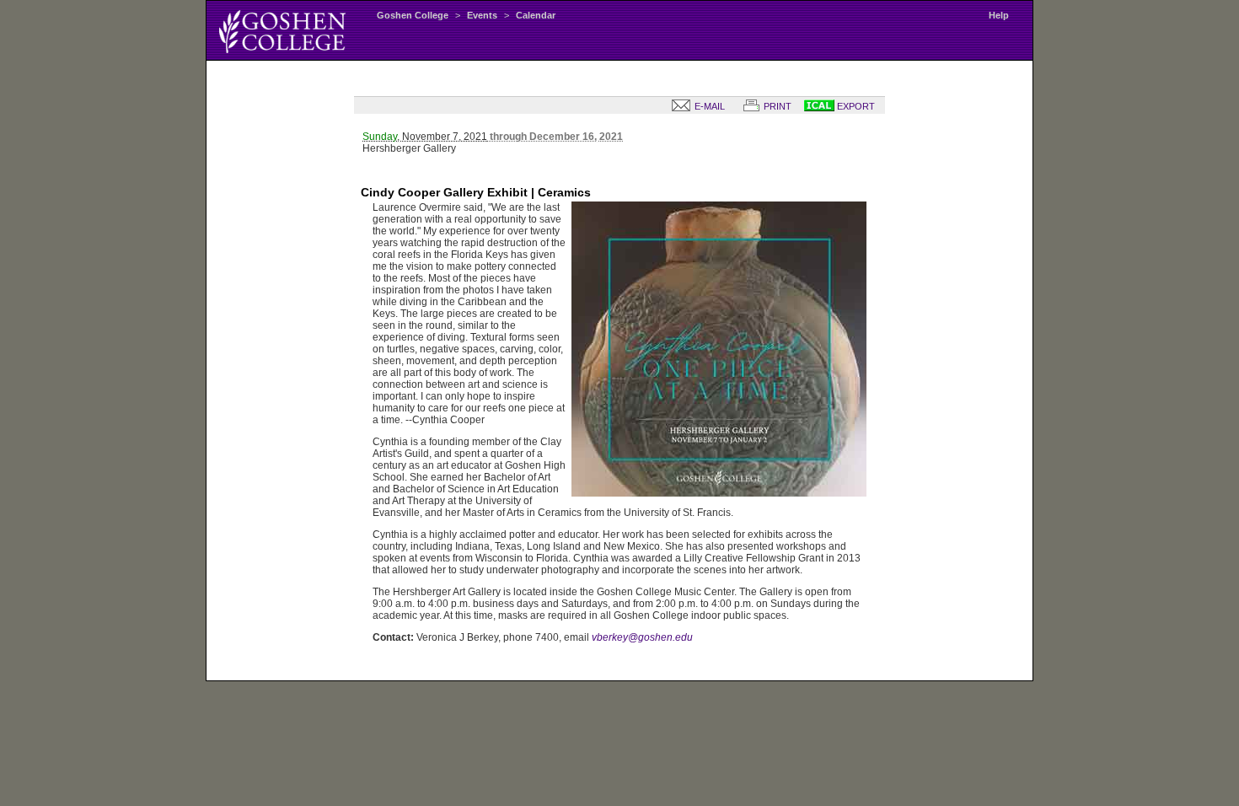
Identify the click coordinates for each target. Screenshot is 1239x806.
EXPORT (854, 106)
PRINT (776, 106)
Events (482, 15)
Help (999, 15)
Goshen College (412, 15)
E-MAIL (708, 106)
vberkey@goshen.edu (642, 637)
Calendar (535, 15)
